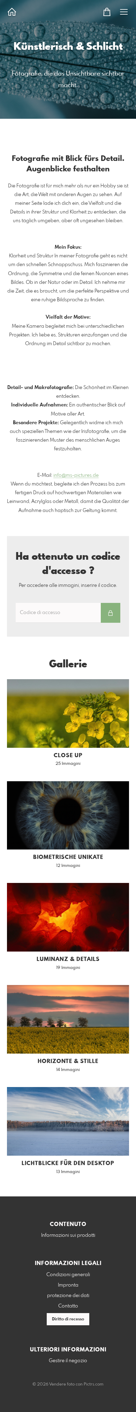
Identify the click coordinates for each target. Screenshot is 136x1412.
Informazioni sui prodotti (68, 1235)
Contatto (68, 1306)
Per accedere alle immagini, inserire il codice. (68, 585)
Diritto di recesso (68, 1319)
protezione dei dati (68, 1295)
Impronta (68, 1285)
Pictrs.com (94, 1384)
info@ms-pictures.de (76, 475)
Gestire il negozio (68, 1360)
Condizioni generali (68, 1274)
